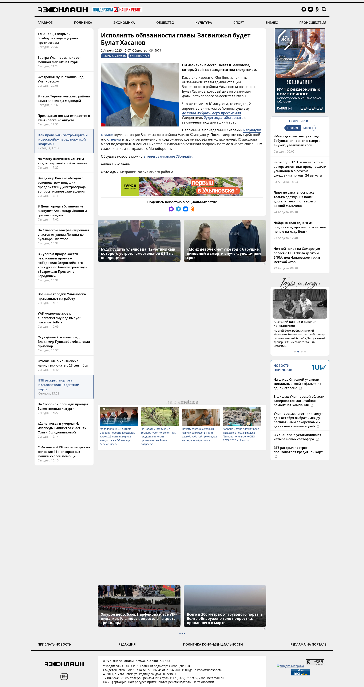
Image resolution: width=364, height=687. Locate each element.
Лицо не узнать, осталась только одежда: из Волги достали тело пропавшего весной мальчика (295, 199)
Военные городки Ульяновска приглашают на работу (62, 296)
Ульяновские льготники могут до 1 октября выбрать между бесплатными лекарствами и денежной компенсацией (298, 419)
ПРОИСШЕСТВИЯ (312, 22)
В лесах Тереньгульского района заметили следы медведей (64, 98)
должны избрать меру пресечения (211, 113)
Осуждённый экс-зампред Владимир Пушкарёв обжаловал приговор (64, 341)
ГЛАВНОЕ (45, 22)
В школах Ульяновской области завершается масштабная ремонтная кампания (299, 400)
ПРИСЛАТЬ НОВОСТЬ (54, 644)
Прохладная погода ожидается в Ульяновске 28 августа (64, 117)
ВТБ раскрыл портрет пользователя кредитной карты (58, 384)
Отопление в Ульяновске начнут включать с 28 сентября (63, 363)
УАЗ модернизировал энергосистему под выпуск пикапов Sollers (59, 317)
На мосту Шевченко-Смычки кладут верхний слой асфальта (62, 161)
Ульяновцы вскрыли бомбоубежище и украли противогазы (58, 38)
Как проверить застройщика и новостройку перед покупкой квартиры (63, 139)
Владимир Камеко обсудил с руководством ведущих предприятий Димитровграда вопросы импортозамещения (62, 184)
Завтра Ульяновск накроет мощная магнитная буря (59, 59)
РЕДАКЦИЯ (127, 644)
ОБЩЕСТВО (165, 22)
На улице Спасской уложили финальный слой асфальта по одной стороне (297, 383)
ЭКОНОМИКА (124, 22)
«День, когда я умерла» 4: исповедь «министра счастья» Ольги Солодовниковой (62, 427)
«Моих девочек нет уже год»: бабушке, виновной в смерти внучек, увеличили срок (297, 140)
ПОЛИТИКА (83, 22)
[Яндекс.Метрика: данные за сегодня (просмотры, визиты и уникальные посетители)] (290, 666)
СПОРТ (238, 22)
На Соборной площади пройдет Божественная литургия (63, 406)
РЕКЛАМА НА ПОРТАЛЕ (308, 644)
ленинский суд (139, 56)
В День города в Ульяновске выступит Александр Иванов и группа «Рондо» (62, 210)
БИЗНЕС (271, 22)
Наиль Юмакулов (114, 56)
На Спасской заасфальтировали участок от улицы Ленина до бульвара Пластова (63, 234)
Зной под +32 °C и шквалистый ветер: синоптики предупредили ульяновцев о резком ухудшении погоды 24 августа (300, 168)
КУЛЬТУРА (203, 22)
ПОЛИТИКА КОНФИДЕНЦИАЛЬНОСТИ (213, 644)
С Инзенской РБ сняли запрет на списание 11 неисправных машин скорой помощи (64, 451)
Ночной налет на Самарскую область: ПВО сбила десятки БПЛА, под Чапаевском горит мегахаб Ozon (297, 255)
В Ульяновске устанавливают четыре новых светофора (297, 437)
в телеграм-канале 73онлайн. (168, 156)
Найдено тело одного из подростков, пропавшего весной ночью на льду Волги (300, 227)
